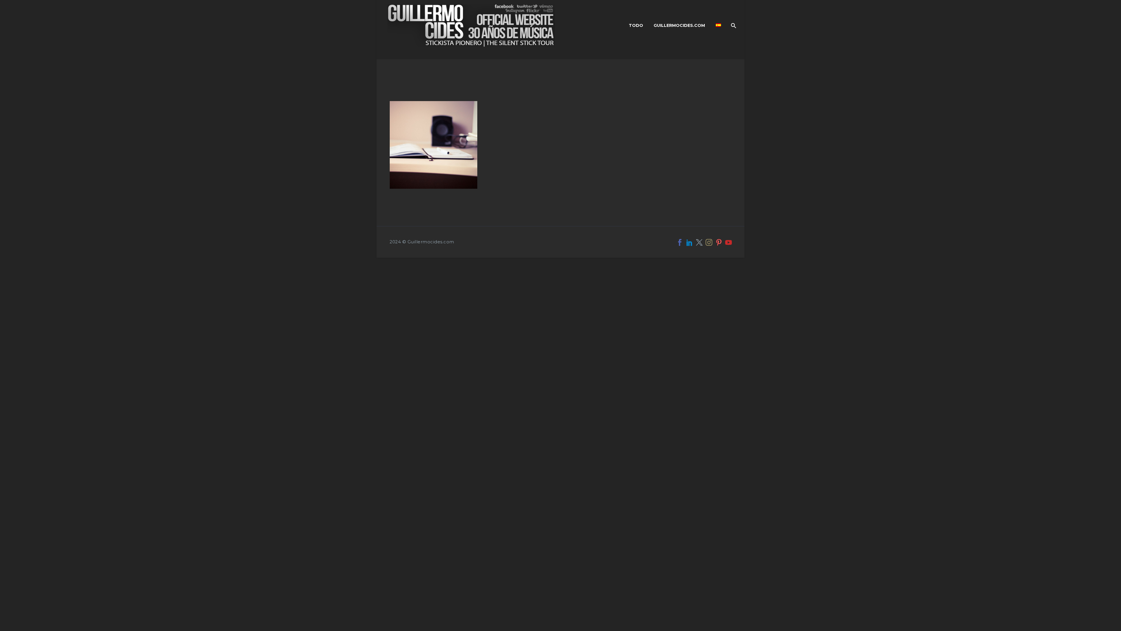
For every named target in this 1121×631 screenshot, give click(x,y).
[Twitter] (699, 242)
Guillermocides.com (679, 25)
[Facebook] (679, 242)
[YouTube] (728, 242)
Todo (636, 25)
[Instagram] (709, 242)
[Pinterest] (719, 242)
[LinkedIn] (689, 242)
